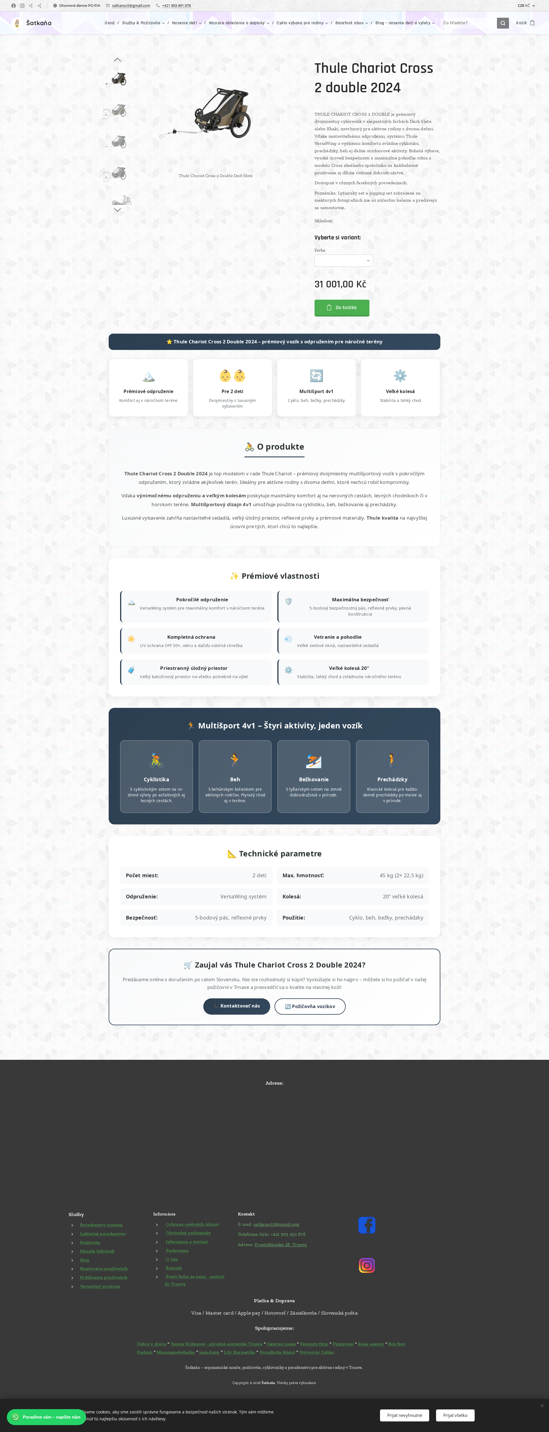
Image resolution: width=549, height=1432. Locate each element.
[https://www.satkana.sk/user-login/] (30, 6)
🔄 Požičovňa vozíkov (310, 1006)
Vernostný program (100, 1286)
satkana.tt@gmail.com (131, 5)
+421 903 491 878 (176, 5)
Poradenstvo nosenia (101, 1224)
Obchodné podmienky (188, 1232)
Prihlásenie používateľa (104, 1277)
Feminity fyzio (314, 1344)
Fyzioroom (343, 1344)
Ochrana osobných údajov (192, 1224)
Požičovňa (90, 1242)
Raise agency (371, 1344)
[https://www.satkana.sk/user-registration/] (39, 6)
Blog (84, 1260)
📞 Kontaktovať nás (236, 1006)
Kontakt (174, 1268)
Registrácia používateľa (104, 1268)
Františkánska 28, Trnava (281, 1244)
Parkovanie (177, 1250)
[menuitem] (111, 23)
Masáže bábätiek (97, 1251)
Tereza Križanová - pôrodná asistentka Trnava (216, 1344)
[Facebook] (13, 6)
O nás (172, 1259)
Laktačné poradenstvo (103, 1233)
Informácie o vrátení (187, 1241)
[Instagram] (22, 6)
